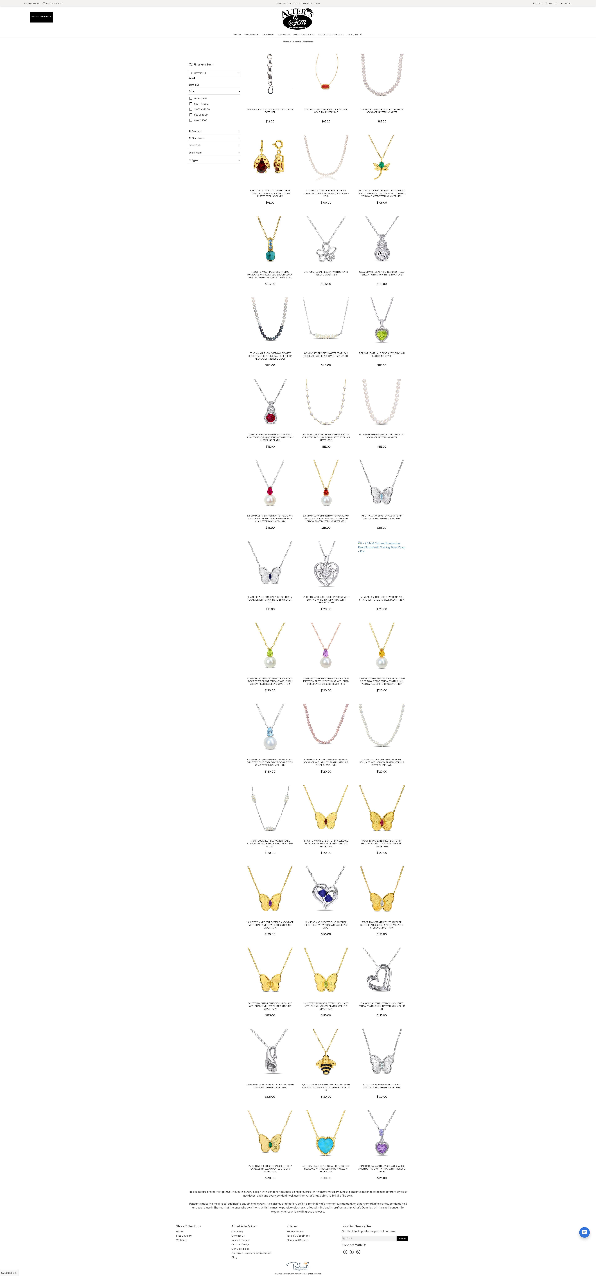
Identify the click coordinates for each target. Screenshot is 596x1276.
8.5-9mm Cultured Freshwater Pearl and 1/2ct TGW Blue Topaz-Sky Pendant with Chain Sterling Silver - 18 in (270, 762)
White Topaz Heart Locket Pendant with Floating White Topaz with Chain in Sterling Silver (326, 600)
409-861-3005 (33, 3)
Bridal (237, 34)
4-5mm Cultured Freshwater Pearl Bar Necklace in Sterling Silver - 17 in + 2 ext (326, 354)
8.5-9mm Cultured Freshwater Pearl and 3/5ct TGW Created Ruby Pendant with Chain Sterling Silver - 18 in (270, 518)
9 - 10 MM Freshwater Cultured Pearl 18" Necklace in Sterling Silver (381, 436)
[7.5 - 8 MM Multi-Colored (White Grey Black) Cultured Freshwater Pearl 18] (270, 321)
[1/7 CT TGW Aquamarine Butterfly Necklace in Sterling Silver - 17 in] (382, 1052)
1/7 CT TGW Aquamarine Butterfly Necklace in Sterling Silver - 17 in (382, 1086)
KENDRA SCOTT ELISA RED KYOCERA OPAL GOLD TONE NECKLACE (326, 111)
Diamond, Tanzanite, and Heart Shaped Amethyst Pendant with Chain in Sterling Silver (381, 1169)
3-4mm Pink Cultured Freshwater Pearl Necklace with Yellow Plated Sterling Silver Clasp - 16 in (326, 762)
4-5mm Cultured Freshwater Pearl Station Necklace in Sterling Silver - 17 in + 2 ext (270, 843)
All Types (193, 160)
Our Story (237, 1231)
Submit (402, 1238)
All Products (195, 131)
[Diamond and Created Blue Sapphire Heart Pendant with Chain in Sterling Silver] (326, 889)
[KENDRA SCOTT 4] (270, 77)
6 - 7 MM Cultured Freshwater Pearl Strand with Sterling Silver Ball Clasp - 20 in (326, 193)
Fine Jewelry (252, 34)
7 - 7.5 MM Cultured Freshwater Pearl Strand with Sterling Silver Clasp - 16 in (381, 598)
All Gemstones (196, 138)
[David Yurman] (41, 16)
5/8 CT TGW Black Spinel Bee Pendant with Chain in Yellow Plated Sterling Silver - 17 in (326, 1087)
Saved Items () (9, 1273)
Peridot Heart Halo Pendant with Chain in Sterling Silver (382, 354)
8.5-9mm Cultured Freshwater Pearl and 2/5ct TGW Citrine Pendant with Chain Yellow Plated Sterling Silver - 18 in (382, 681)
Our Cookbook (240, 1248)
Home (286, 41)
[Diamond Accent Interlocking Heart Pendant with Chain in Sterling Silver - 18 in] (382, 971)
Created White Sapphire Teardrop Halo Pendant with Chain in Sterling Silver (381, 273)
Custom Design (240, 1244)
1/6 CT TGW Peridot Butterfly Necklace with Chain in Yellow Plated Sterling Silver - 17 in (326, 1006)
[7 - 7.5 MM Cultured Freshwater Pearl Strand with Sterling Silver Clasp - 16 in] (382, 564)
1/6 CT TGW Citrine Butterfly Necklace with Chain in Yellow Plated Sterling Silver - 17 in (270, 1006)
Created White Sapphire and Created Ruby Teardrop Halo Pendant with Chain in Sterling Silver (270, 437)
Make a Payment (54, 3)
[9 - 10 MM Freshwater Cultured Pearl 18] (382, 402)
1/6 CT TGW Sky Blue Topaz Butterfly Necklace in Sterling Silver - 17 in (382, 517)
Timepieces (284, 34)
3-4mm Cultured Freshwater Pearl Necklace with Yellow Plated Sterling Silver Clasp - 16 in (381, 762)
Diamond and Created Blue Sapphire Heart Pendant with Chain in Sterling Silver (326, 925)
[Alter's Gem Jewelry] (298, 18)
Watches (181, 1240)
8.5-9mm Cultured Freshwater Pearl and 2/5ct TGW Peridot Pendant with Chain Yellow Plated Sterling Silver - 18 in (270, 681)
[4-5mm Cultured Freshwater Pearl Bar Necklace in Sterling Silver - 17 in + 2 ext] (326, 321)
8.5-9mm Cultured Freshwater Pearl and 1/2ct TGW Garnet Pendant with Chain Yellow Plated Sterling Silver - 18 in (326, 518)
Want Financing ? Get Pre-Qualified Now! (298, 3)
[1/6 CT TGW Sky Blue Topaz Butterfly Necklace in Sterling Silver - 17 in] (382, 483)
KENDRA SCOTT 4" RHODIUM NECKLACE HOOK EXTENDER (270, 111)
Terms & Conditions (298, 1235)
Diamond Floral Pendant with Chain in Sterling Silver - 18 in (326, 273)
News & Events (240, 1240)
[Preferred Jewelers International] (298, 1266)
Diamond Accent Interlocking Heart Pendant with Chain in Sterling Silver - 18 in (382, 1006)
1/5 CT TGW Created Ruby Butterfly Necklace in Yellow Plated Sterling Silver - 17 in (381, 843)
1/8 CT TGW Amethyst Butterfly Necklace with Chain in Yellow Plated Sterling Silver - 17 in (270, 925)
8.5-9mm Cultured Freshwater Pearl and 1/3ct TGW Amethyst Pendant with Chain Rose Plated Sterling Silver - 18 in (326, 681)
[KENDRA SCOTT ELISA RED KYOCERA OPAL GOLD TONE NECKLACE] (326, 77)
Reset (192, 78)
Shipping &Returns (298, 1240)
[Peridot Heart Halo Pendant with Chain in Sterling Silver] (382, 321)
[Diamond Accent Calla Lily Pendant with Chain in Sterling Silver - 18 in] (270, 1052)
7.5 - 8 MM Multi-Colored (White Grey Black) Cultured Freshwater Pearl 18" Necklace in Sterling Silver (270, 356)
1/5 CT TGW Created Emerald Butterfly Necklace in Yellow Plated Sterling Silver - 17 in (270, 1169)
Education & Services (331, 34)
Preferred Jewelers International (251, 1252)
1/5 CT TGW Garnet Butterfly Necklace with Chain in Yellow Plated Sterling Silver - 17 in (326, 843)
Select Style (195, 145)
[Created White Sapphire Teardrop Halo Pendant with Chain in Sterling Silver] (382, 239)
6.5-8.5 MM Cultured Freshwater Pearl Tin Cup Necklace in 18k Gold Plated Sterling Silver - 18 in (326, 437)
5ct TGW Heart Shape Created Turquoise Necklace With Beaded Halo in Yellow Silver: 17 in (326, 1169)
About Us (352, 34)
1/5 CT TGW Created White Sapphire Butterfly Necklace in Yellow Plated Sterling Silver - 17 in (381, 925)
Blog (234, 1257)
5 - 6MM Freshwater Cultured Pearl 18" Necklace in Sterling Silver (382, 111)
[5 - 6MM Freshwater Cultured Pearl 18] (382, 77)
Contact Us (238, 1235)
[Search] (361, 34)
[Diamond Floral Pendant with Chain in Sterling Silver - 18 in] (326, 239)
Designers (269, 34)
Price (191, 91)
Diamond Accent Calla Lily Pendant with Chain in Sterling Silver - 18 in (270, 1086)
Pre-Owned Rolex (304, 34)
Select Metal (195, 152)
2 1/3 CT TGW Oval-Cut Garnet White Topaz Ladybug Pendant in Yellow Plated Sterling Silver (270, 193)
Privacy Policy (295, 1231)
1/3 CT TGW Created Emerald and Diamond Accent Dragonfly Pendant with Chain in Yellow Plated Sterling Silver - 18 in (382, 193)
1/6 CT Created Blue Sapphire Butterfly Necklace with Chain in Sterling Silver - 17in (270, 600)
